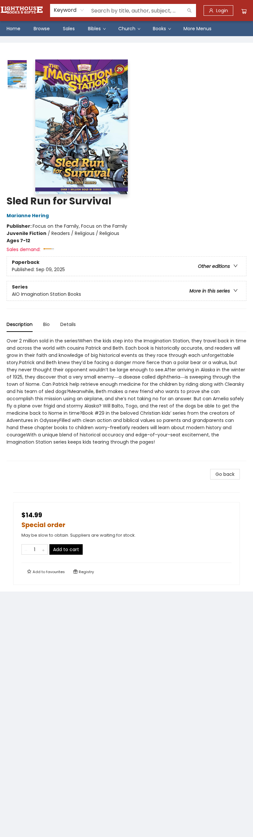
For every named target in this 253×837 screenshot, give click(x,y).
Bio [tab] (46, 324)
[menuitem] (13, 28)
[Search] (189, 10)
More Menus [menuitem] (197, 28)
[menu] (126, 28)
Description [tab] (20, 324)
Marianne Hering (28, 215)
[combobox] (69, 10)
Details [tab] (68, 324)
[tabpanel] (126, 399)
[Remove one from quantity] (26, 549)
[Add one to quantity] (43, 549)
